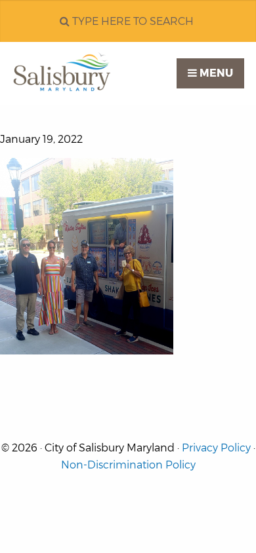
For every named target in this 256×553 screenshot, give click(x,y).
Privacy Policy (216, 448)
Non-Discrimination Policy (128, 465)
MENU (215, 73)
